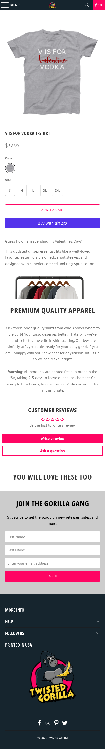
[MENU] (2, 5)
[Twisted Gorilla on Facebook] (39, 723)
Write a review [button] (53, 438)
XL (45, 190)
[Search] (87, 5)
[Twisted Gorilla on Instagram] (48, 723)
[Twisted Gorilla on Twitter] (65, 723)
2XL (57, 190)
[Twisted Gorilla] (52, 5)
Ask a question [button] (52, 450)
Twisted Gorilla (58, 738)
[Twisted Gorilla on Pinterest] (56, 723)
